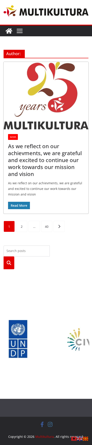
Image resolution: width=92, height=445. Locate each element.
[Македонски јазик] (86, 438)
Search (9, 263)
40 (46, 226)
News (13, 137)
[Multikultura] (9, 31)
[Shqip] (74, 438)
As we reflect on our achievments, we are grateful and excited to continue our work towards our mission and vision (45, 160)
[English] (80, 438)
